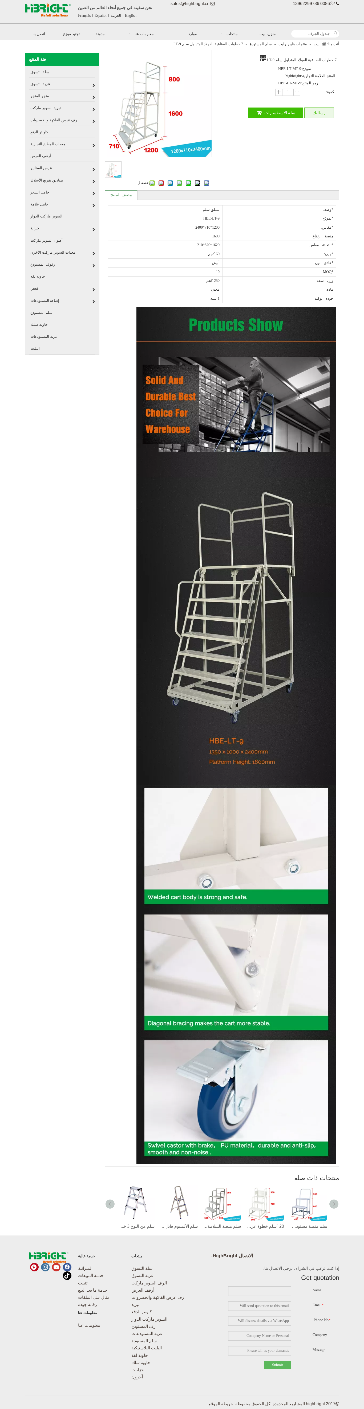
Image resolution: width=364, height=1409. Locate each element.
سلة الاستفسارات (279, 112)
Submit (277, 1365)
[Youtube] (56, 1267)
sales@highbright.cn (190, 3)
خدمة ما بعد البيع (92, 1290)
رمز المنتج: (309, 83)
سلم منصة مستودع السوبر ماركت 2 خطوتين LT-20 (308, 1226)
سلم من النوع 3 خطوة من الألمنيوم (136, 1226)
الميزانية (85, 1268)
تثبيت (82, 1283)
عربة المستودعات (147, 1333)
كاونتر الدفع (141, 1311)
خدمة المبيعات (91, 1275)
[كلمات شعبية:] (335, 33)
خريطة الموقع (221, 1404)
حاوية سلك (140, 1362)
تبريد (135, 1304)
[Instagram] (45, 1267)
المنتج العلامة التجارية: (318, 76)
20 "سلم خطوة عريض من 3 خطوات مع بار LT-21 (265, 1226)
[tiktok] (67, 1275)
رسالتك (319, 112)
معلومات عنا (89, 1325)
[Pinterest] (34, 1267)
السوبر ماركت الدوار (149, 1319)
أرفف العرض (142, 1290)
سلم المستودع (144, 1340)
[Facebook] (67, 1267)
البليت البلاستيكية (146, 1348)
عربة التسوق (142, 1275)
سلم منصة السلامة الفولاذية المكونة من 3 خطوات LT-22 (222, 1226)
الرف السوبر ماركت (149, 1283)
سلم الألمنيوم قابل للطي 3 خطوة (179, 1226)
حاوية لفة (139, 1355)
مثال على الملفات (94, 1297)
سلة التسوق (141, 1268)
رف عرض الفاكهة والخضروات (157, 1297)
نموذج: (306, 69)
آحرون (137, 1377)
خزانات (137, 1369)
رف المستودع (143, 1326)
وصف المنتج (121, 194)
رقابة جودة (87, 1304)
